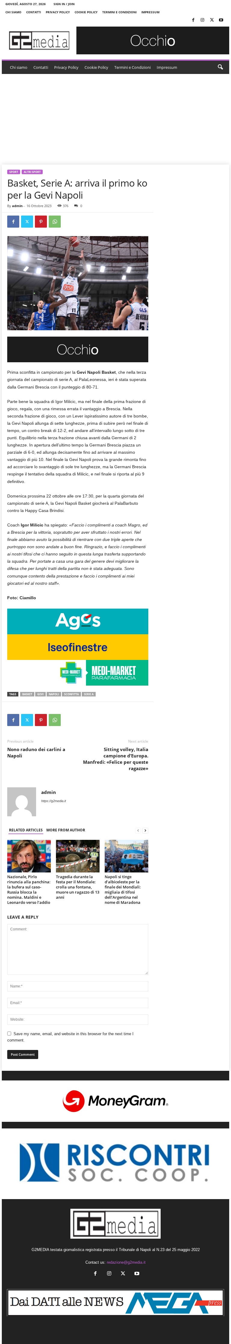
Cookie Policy (86, 12)
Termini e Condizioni (119, 12)
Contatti (33, 12)
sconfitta (71, 694)
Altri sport (32, 172)
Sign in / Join (64, 4)
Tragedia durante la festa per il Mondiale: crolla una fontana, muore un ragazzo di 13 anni (77, 887)
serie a (89, 694)
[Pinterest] (41, 222)
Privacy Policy (58, 12)
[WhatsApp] (55, 222)
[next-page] (145, 830)
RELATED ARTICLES (26, 830)
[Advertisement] (115, 119)
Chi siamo (13, 12)
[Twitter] (211, 20)
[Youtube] (221, 20)
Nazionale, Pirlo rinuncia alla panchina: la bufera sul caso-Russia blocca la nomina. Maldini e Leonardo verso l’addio (29, 889)
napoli (54, 694)
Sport (13, 172)
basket (27, 694)
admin (17, 205)
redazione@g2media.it (126, 1262)
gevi (40, 694)
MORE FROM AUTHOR (65, 830)
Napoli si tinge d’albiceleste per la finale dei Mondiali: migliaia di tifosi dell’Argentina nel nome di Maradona (123, 889)
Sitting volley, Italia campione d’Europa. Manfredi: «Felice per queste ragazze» (115, 758)
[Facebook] (193, 20)
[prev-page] (138, 830)
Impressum (150, 12)
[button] (220, 67)
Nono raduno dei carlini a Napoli (36, 752)
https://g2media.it (53, 801)
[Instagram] (202, 20)
